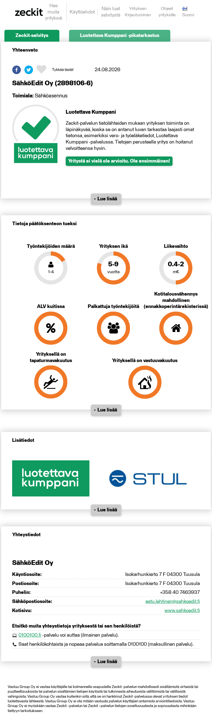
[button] (16, 69)
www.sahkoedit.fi (182, 610)
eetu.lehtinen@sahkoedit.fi (172, 601)
